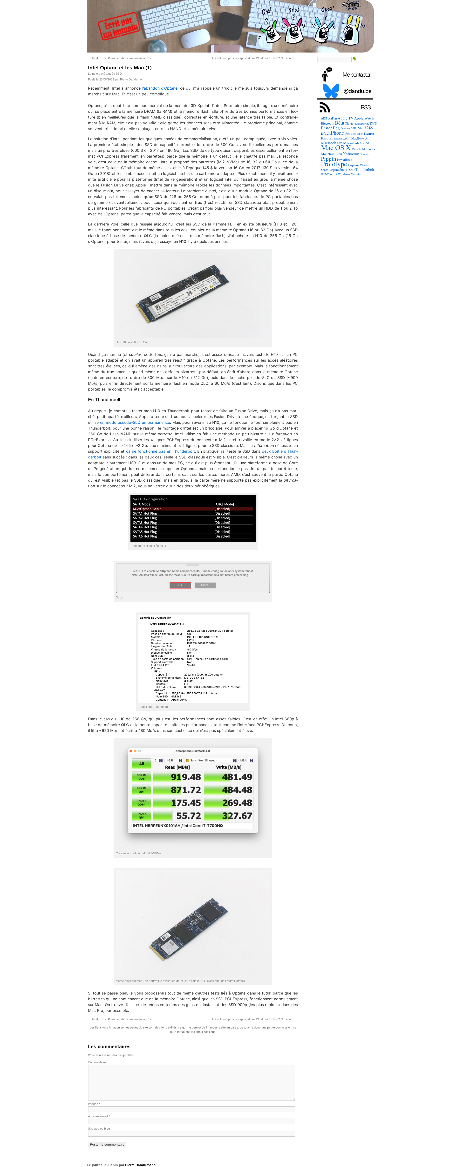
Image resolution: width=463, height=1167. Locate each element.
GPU (353, 128)
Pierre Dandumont (132, 79)
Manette (356, 149)
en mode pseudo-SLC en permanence (135, 422)
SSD (119, 73)
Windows (344, 174)
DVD (373, 123)
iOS (369, 127)
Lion (346, 138)
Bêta (339, 122)
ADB (324, 118)
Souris (343, 169)
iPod (347, 133)
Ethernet (345, 128)
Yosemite (356, 174)
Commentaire (97, 1062)
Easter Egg (330, 128)
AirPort (332, 118)
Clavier (349, 123)
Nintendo (364, 154)
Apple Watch (364, 118)
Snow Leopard (330, 169)
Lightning (337, 138)
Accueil (351, 4)
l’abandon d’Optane (160, 88)
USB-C (325, 174)
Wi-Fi (333, 174)
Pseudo (93, 1104)
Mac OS (364, 143)
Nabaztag (351, 153)
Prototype (334, 163)
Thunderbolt (364, 169)
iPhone (336, 132)
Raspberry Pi (355, 165)
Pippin (328, 158)
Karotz (326, 138)
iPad (325, 133)
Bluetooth (327, 123)
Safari (366, 165)
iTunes (369, 133)
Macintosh (351, 142)
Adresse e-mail (98, 1116)
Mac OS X (336, 147)
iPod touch (357, 133)
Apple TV (346, 118)
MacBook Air (360, 138)
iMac (360, 128)
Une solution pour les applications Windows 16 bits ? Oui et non (254, 58)
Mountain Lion (331, 153)
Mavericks (368, 149)
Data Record (362, 123)
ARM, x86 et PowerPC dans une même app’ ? (119, 58)
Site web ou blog (99, 1128)
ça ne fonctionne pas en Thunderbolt (160, 451)
